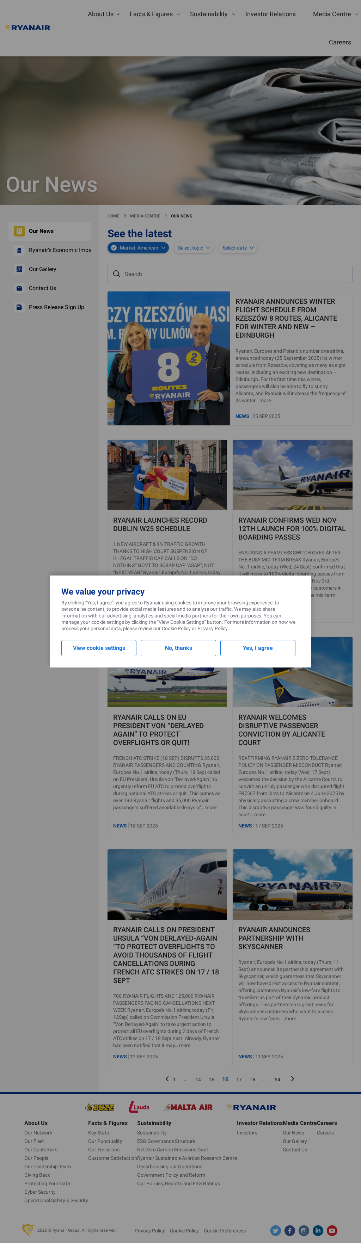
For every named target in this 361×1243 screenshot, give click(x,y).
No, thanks (178, 648)
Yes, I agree (258, 648)
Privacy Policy (212, 628)
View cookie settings (99, 648)
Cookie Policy (176, 628)
